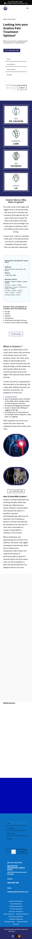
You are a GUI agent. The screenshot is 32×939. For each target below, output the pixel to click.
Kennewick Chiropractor (16, 901)
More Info (16, 924)
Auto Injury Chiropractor (16, 911)
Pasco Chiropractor (16, 904)
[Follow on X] (16, 936)
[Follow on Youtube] (19, 936)
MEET (16, 119)
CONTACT (16, 186)
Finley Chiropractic (8, 914)
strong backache (11, 397)
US (16, 188)
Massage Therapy (10, 921)
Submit (22, 88)
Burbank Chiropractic (22, 914)
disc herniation (18, 618)
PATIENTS (16, 166)
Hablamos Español (22, 921)
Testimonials (16, 334)
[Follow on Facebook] (13, 936)
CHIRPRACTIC (16, 141)
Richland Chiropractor (16, 906)
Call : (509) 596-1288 (12, 50)
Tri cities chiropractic (16, 909)
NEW (16, 163)
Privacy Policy (20, 931)
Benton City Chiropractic (16, 916)
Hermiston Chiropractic (16, 919)
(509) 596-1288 (16, 2)
